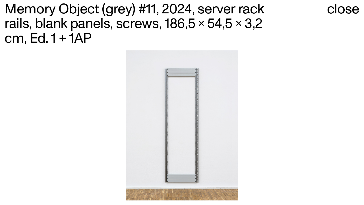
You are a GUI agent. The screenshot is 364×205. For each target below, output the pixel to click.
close (343, 9)
